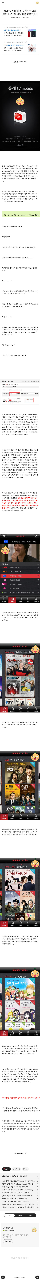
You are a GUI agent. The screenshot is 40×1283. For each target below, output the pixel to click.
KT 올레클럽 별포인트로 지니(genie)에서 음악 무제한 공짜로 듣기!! (20, 1181)
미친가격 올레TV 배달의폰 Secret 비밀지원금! (13, 30)
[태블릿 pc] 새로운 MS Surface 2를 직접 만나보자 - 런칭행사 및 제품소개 (20, 1196)
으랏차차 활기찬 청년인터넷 (13, 45)
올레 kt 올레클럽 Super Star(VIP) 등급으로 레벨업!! (18, 1204)
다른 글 (31, 1215)
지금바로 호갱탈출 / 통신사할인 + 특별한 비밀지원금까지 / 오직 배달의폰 (13, 34)
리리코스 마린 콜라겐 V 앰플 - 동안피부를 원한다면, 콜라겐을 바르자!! (20, 1190)
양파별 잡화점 (8, 1228)
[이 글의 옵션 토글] (9, 1169)
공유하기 (20, 1215)
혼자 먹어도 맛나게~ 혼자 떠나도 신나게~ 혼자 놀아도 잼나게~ (15, 1236)
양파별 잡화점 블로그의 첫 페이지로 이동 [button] (20, 2)
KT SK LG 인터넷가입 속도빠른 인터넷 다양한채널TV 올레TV (13, 49)
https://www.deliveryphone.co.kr (14, 27)
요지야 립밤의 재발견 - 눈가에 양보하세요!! (15, 1187)
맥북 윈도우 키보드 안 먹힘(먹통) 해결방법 (14, 1198)
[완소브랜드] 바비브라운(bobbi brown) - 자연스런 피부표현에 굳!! (20, 1184)
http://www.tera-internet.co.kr (13, 42)
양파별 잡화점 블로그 (3, 1277)
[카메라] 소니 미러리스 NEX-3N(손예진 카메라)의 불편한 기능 (20, 1207)
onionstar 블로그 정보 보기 (37, 2)
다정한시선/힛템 (25, 17)
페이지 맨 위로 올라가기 (37, 1277)
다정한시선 (6, 1176)
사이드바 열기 (3, 2)
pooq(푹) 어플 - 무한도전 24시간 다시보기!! (15, 1201)
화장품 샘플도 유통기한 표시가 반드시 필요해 (15, 1193)
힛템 (12, 1176)
